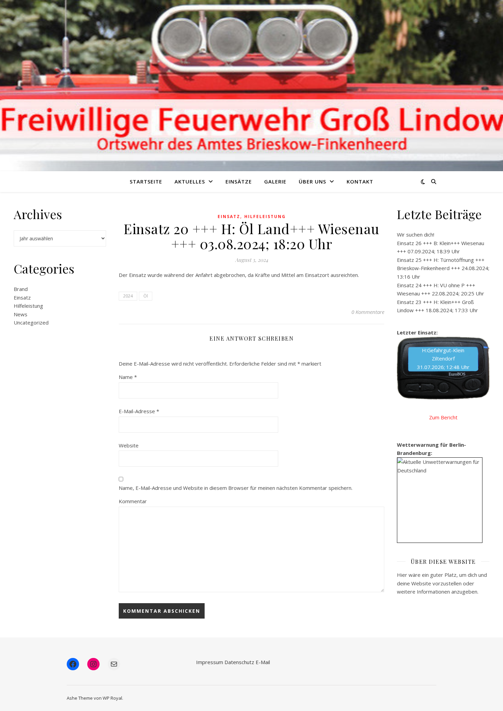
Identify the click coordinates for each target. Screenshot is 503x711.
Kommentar (133, 501)
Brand (21, 288)
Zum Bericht (443, 417)
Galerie (275, 181)
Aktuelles (190, 181)
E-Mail (263, 662)
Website (129, 445)
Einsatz (22, 297)
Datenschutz (239, 662)
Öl (145, 296)
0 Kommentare (367, 311)
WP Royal (112, 698)
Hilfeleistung (28, 305)
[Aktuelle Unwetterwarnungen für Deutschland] (439, 466)
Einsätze (238, 181)
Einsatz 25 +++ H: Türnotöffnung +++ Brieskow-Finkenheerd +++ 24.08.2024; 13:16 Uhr (443, 268)
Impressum (209, 662)
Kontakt (360, 181)
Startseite (146, 181)
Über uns (312, 181)
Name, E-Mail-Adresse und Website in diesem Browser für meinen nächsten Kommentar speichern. (235, 487)
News (20, 314)
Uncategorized (31, 322)
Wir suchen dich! (415, 234)
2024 (128, 296)
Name (128, 376)
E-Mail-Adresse (139, 411)
